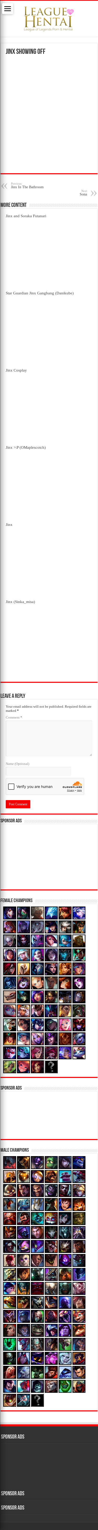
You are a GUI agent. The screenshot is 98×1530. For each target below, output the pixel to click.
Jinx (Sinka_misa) (20, 601)
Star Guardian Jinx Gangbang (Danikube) (40, 293)
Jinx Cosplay (16, 370)
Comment (14, 717)
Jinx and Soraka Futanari (26, 216)
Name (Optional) (17, 764)
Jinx (9, 524)
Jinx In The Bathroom (27, 185)
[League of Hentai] (49, 18)
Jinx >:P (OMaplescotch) (26, 447)
